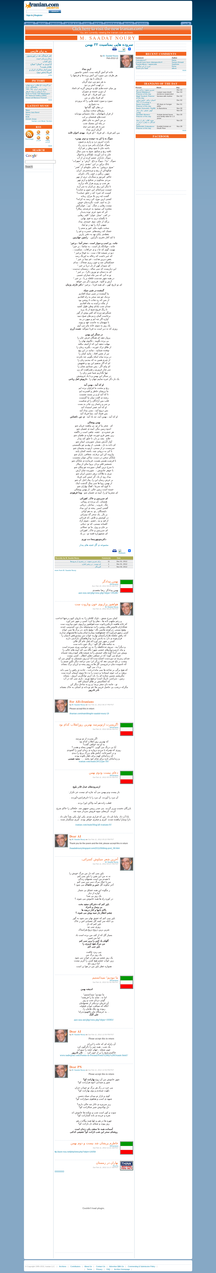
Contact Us (100, 1266)
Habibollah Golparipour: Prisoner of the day (145, 127)
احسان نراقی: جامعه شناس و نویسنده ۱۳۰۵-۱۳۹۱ (146, 101)
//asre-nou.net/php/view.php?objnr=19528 (98, 593)
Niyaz (28, 110)
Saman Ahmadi (178, 62)
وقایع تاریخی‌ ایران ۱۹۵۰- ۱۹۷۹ (36, 89)
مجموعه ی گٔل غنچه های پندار (94, 545)
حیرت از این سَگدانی (143, 66)
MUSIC (42, 23)
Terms (89, 1269)
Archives (62, 1266)
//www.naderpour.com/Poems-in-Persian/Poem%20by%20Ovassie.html (94, 1055)
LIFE (87, 23)
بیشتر (50, 75)
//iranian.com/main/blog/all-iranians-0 (93, 824)
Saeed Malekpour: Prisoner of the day (143, 93)
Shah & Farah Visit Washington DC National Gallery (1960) (38, 94)
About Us (88, 1266)
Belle (28, 117)
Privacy (99, 1269)
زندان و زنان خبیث (44, 58)
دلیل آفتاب (47, 61)
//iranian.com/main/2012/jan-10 (94, 761)
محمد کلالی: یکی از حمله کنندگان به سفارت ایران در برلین (145, 122)
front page (29, 139)
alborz (174, 68)
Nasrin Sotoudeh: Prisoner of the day (143, 105)
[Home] (42, 9)
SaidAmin (175, 64)
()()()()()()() (59, 1171)
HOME (30, 23)
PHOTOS (55, 23)
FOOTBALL (113, 23)
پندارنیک (115, 1165)
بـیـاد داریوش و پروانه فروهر (36, 91)
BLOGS (128, 23)
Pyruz (28, 114)
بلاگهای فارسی (47, 141)
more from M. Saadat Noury (65, 570)
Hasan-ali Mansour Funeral (36, 98)
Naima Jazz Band (32, 112)
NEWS (97, 23)
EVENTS (142, 23)
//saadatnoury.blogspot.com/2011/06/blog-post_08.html (95, 848)
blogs (38, 134)
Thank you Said (142, 68)
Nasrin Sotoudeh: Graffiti (145, 108)
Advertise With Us (116, 1266)
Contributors (75, 1266)
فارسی (186, 23)
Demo (174, 60)
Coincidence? (141, 60)
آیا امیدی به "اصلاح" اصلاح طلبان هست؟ (41, 65)
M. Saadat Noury (110, 56)
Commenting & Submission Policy (141, 1266)
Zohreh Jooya (31, 119)
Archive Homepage (122, 1269)
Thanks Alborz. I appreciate (146, 64)
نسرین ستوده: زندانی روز (145, 90)
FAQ (108, 1269)
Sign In (29, 15)
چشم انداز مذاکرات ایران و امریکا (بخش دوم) (40, 71)
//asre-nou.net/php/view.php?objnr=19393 (94, 1020)
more (50, 100)
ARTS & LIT (72, 23)
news (47, 134)
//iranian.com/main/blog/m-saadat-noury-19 (89, 713)
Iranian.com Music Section (42, 121)
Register (38, 15)
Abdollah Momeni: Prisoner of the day (143, 115)
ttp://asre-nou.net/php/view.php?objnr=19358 (75, 1152)
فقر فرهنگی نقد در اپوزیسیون (39, 56)
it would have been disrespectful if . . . (150, 62)
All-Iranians (114, 584)
